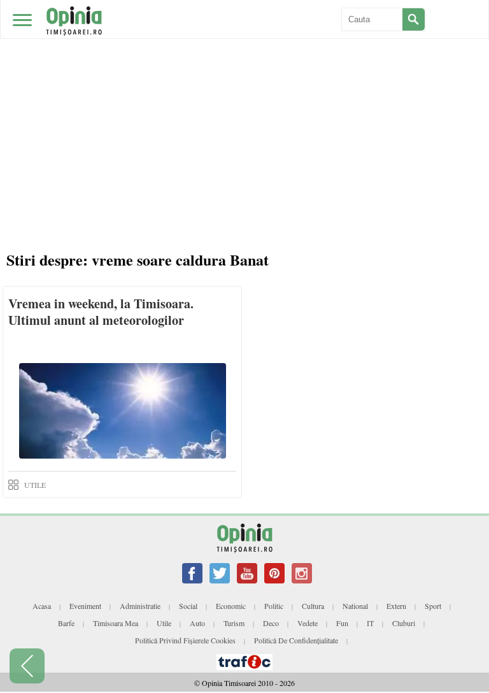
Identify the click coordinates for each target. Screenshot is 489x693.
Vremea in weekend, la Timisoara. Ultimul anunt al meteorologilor (101, 311)
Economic (231, 606)
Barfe (66, 623)
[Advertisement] (247, 146)
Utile (164, 623)
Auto (197, 623)
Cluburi (403, 623)
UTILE (35, 485)
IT (370, 623)
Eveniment (85, 606)
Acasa (41, 606)
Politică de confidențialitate (296, 640)
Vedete (307, 623)
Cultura (313, 606)
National (355, 606)
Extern (396, 606)
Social (188, 606)
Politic (273, 606)
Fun (342, 623)
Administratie (140, 606)
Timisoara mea (115, 623)
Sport (433, 606)
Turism (233, 623)
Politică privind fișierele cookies (185, 640)
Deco (271, 623)
